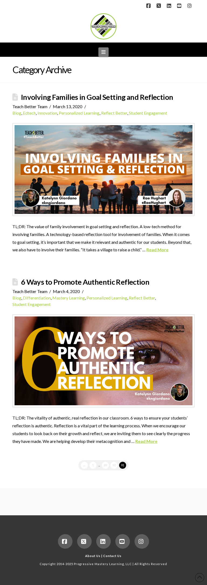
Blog (16, 112)
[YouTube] (180, 6)
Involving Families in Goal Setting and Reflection (97, 97)
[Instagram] (190, 6)
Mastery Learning (68, 297)
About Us (93, 556)
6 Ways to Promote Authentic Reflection (85, 281)
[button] (103, 52)
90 (114, 465)
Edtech (29, 112)
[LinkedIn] (169, 6)
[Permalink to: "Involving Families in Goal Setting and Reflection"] (103, 169)
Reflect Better (114, 112)
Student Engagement (148, 112)
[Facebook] (149, 6)
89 (105, 465)
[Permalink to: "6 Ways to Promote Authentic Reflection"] (103, 360)
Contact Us (112, 556)
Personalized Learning (79, 112)
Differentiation (37, 297)
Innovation (47, 112)
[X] (159, 6)
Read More (157, 249)
